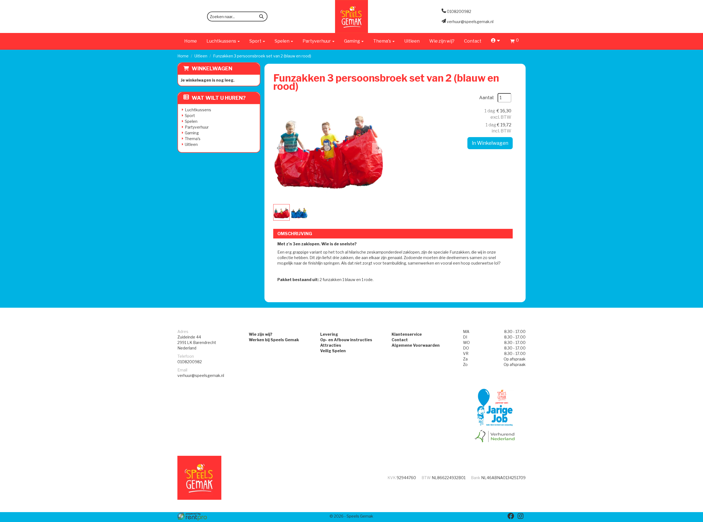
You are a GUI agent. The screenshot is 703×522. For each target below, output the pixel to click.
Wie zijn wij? (441, 41)
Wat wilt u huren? (219, 98)
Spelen (191, 121)
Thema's (192, 138)
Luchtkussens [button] (222, 41)
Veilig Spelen (333, 350)
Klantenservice (407, 334)
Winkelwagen (212, 68)
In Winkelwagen (490, 143)
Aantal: (486, 97)
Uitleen (412, 41)
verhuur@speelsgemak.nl (200, 375)
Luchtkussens (198, 109)
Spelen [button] (282, 41)
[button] (278, 148)
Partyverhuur (197, 127)
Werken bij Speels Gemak (274, 339)
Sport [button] (255, 41)
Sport (190, 115)
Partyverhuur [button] (317, 41)
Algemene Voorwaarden (416, 345)
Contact (472, 41)
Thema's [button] (382, 41)
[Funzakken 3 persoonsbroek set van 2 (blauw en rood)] (328, 148)
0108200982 (189, 361)
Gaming (192, 132)
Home (190, 41)
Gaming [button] (352, 41)
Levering (329, 334)
